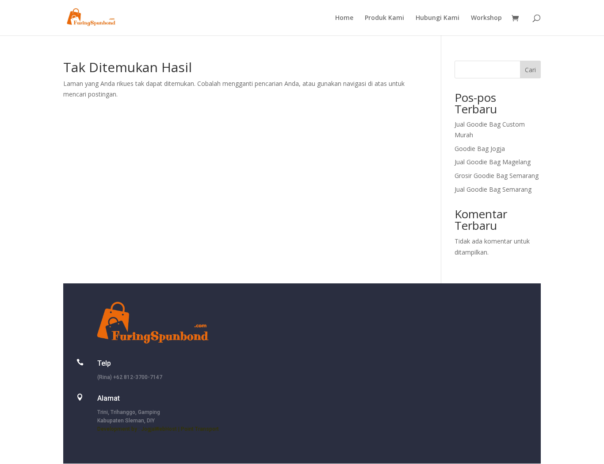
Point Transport (200, 429)
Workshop (486, 18)
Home (344, 18)
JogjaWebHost (159, 429)
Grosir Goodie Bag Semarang (497, 175)
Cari (530, 70)
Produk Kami (384, 18)
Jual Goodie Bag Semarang (493, 189)
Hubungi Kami (437, 18)
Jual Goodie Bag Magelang (493, 162)
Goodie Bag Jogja (480, 148)
